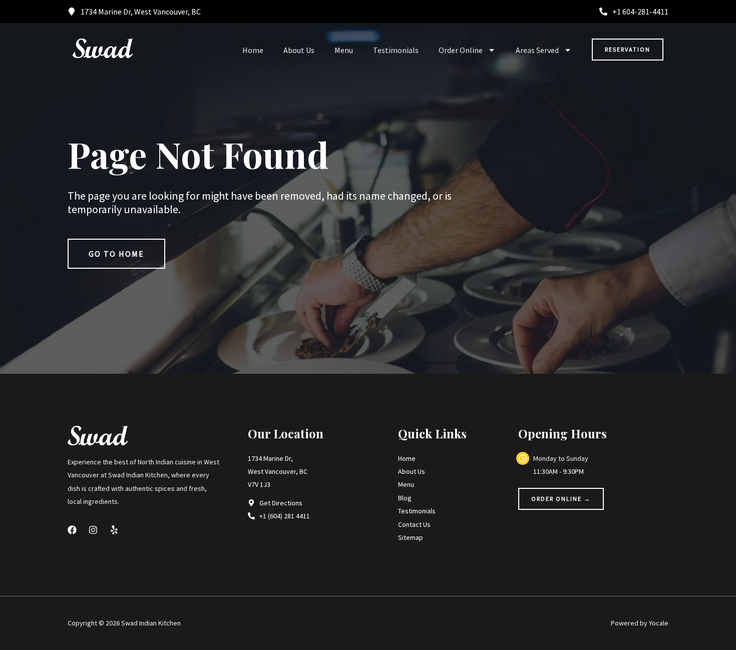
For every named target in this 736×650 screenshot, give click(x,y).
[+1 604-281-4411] (603, 12)
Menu (343, 50)
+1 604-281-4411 (640, 12)
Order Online (461, 50)
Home (252, 50)
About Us (298, 50)
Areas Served (537, 50)
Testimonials (396, 50)
